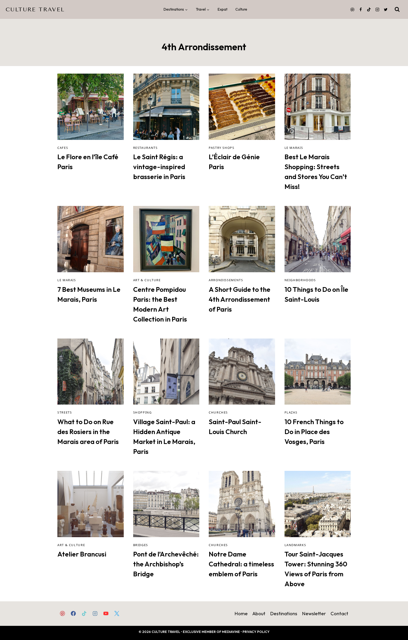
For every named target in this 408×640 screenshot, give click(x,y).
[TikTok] (369, 9)
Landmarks (295, 545)
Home (241, 613)
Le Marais (294, 148)
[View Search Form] (397, 9)
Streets (64, 412)
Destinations (283, 613)
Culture (241, 9)
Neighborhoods (300, 280)
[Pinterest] (352, 9)
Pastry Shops (221, 148)
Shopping (142, 412)
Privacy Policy (256, 632)
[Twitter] (386, 9)
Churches (218, 412)
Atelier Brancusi (81, 554)
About (258, 613)
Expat (222, 9)
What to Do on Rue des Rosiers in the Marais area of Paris (88, 432)
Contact (339, 613)
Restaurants (145, 148)
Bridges (140, 545)
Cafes (62, 148)
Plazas (291, 412)
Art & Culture (147, 280)
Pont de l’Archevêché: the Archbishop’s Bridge (166, 564)
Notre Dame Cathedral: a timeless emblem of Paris (241, 564)
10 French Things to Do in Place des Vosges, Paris (314, 432)
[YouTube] (106, 613)
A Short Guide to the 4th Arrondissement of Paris (239, 299)
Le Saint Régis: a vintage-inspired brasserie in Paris (159, 167)
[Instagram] (377, 9)
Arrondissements (226, 280)
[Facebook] (361, 9)
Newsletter (314, 613)
